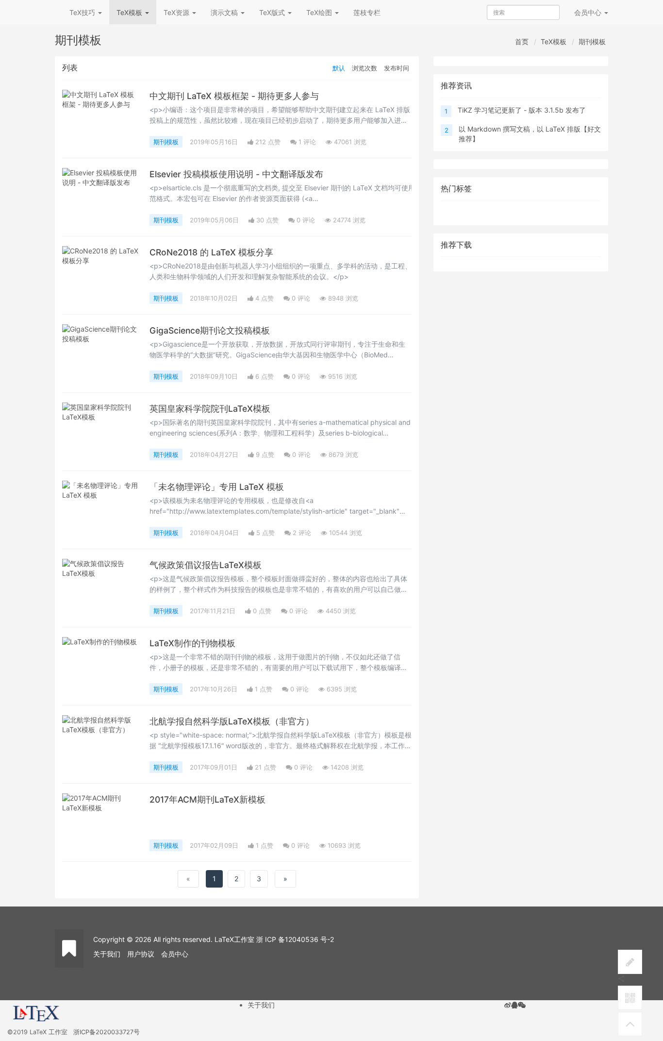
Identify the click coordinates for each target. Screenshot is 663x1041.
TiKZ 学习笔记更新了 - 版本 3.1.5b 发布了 (522, 110)
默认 (338, 68)
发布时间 (396, 68)
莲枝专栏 (367, 12)
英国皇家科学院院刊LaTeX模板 (209, 408)
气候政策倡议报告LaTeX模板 (205, 565)
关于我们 (106, 954)
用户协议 (140, 954)
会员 (587, 12)
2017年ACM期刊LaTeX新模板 (207, 799)
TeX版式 (273, 12)
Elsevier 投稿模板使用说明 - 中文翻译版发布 (236, 174)
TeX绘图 (320, 12)
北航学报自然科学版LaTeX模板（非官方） (231, 721)
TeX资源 (177, 12)
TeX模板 (130, 12)
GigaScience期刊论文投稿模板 (209, 330)
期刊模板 (592, 41)
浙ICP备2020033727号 (106, 1032)
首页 (522, 41)
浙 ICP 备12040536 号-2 (295, 939)
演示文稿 (225, 12)
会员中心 (174, 954)
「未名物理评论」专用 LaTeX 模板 (216, 487)
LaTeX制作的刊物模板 (192, 643)
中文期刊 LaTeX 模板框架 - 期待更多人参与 (234, 96)
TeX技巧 (83, 12)
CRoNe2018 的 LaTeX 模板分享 (211, 252)
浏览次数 (364, 68)
